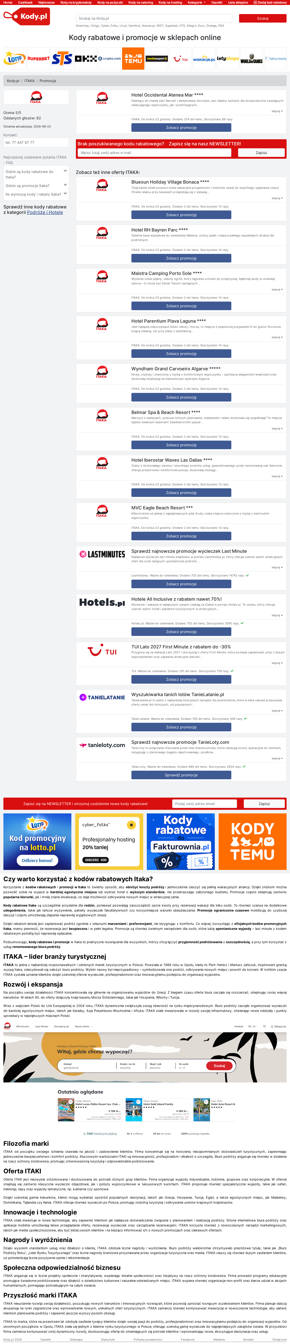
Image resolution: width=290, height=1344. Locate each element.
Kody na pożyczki (110, 2)
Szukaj (262, 18)
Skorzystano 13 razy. (214, 436)
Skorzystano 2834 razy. (225, 766)
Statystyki (108, 1339)
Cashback (25, 2)
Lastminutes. (140, 575)
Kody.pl (13, 80)
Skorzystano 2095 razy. (223, 623)
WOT (160, 25)
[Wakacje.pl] (204, 58)
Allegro (191, 25)
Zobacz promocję (181, 127)
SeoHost (134, 25)
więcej (276, 111)
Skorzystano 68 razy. (218, 119)
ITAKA (29, 80)
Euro (201, 25)
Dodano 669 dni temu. (192, 766)
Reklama (219, 1339)
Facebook (188, 1339)
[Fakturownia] (275, 58)
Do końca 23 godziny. (156, 119)
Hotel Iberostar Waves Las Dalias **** (171, 460)
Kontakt (248, 1339)
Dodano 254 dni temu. (187, 119)
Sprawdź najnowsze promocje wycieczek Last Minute (189, 551)
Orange (211, 25)
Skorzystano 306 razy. (227, 718)
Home (7, 2)
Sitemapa (76, 1339)
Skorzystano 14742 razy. (228, 575)
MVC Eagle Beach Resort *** (162, 507)
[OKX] (86, 58)
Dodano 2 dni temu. (185, 206)
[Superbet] (38, 58)
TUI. (134, 671)
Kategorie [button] (195, 2)
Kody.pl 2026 (12, 1339)
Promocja (48, 80)
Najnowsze (46, 2)
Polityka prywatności (148, 1339)
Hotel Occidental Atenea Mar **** (167, 95)
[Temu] (133, 58)
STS (182, 25)
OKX (221, 25)
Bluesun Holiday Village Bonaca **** (170, 182)
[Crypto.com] (109, 58)
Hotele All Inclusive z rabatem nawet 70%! (176, 599)
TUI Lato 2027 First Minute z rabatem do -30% (181, 646)
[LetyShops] (228, 58)
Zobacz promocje (181, 584)
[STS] (62, 58)
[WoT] (251, 58)
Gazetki (216, 2)
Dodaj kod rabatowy (272, 2)
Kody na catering (140, 2)
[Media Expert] (156, 58)
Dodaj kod (280, 1339)
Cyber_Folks (109, 25)
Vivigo (95, 25)
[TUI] (180, 58)
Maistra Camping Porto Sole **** (166, 273)
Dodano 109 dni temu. (196, 718)
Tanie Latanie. (140, 718)
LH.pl (123, 25)
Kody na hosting (170, 2)
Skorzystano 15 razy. (214, 206)
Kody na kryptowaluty (76, 2)
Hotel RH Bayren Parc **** (159, 229)
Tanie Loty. (138, 766)
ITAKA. (135, 119)
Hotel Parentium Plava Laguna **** (168, 321)
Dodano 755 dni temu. (195, 575)
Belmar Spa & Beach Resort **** (165, 412)
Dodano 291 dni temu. (183, 671)
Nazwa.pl (148, 25)
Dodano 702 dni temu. (190, 623)
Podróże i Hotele (45, 212)
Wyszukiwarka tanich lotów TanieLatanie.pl (177, 694)
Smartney (82, 25)
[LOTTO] (14, 58)
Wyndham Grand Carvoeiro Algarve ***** (175, 368)
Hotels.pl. (138, 623)
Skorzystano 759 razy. (214, 671)
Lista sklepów (238, 2)
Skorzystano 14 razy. (214, 250)
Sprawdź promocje (181, 775)
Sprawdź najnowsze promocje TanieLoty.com (180, 742)
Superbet (171, 25)
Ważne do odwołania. (164, 575)
